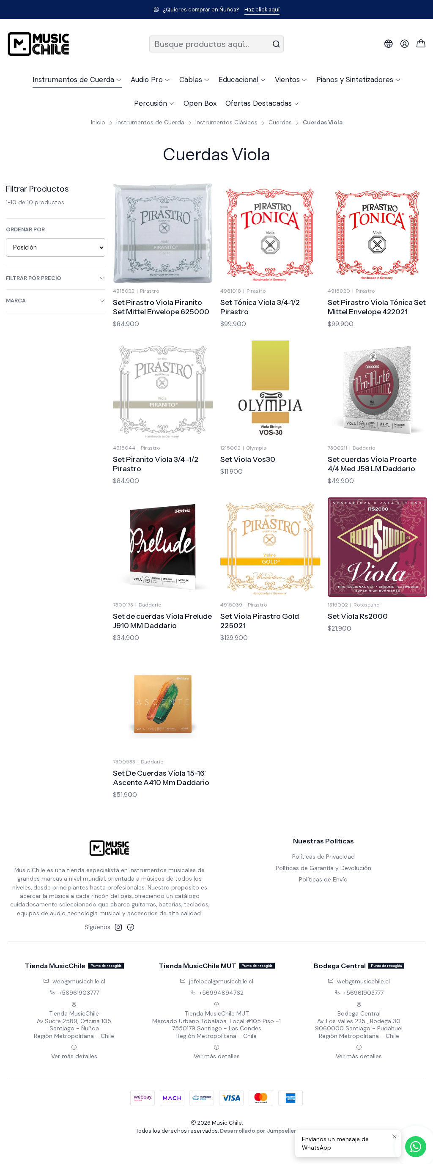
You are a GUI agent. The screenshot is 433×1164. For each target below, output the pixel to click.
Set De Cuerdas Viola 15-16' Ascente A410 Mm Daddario (161, 778)
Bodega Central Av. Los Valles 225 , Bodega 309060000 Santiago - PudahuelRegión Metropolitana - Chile (359, 1025)
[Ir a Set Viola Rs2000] (378, 547)
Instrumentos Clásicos (226, 123)
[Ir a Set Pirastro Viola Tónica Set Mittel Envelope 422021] (378, 233)
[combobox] (216, 44)
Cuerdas (280, 123)
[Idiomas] (388, 44)
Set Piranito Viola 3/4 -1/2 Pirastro (155, 464)
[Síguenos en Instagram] (118, 927)
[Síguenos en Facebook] (130, 927)
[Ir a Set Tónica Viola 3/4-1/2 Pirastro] (270, 233)
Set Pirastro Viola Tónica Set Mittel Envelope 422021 (377, 307)
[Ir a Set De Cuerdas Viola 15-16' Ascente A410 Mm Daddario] (163, 704)
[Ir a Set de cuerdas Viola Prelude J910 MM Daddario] (163, 547)
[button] (77, 79)
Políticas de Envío (323, 879)
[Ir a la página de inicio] (38, 44)
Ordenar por (25, 229)
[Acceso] (404, 44)
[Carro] (421, 44)
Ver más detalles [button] (74, 1056)
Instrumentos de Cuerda (150, 123)
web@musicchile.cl (78, 981)
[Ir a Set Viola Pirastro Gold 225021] (270, 547)
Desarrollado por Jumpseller (258, 1130)
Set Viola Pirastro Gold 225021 (259, 621)
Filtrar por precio (33, 278)
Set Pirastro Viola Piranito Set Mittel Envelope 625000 (161, 307)
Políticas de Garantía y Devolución (323, 868)
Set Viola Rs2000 (358, 616)
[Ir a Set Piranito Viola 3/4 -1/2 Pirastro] (163, 390)
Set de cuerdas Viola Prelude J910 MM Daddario (162, 621)
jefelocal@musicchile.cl (221, 981)
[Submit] (276, 44)
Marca (16, 300)
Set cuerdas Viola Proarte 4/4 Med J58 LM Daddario (372, 464)
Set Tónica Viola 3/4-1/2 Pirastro (260, 307)
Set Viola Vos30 (247, 459)
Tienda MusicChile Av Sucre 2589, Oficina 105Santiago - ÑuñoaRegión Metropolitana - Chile (74, 1025)
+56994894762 (221, 993)
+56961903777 (79, 993)
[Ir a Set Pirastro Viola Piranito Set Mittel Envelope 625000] (163, 233)
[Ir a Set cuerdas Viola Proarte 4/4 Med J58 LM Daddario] (378, 390)
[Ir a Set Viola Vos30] (270, 390)
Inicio (98, 123)
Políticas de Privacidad (323, 856)
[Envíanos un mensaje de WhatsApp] (415, 1146)
